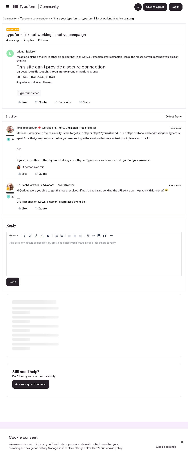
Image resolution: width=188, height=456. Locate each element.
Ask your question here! (30, 384)
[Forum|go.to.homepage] (71, 7)
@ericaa (21, 133)
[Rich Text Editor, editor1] (94, 257)
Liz (18, 185)
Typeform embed (28, 93)
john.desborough (27, 127)
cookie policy (114, 448)
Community (10, 18)
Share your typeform (65, 18)
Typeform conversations (35, 18)
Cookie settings (166, 446)
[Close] (182, 442)
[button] (8, 7)
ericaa (20, 51)
